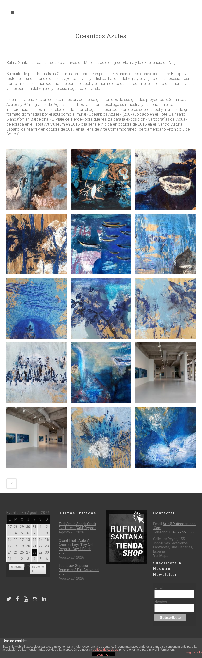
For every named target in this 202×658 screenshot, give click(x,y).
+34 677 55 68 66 (182, 532)
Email (158, 587)
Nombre (160, 601)
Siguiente (38, 566)
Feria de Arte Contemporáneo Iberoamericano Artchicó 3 (135, 129)
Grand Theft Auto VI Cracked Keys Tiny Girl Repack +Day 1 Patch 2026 (76, 547)
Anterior (17, 566)
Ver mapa (160, 556)
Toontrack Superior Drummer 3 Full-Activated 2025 (79, 570)
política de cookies (105, 649)
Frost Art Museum (49, 124)
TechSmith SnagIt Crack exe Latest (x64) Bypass (77, 526)
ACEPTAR (103, 654)
